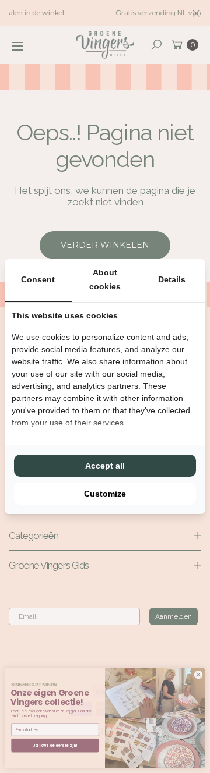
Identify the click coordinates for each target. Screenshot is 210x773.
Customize (105, 493)
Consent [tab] (38, 279)
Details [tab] (172, 279)
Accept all (105, 465)
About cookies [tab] (105, 279)
